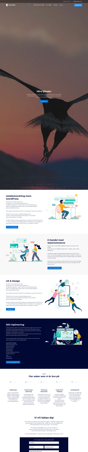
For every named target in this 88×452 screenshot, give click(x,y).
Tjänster (29, 4)
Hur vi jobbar (49, 4)
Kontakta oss (78, 5)
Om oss (61, 4)
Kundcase (55, 4)
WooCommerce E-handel (38, 4)
